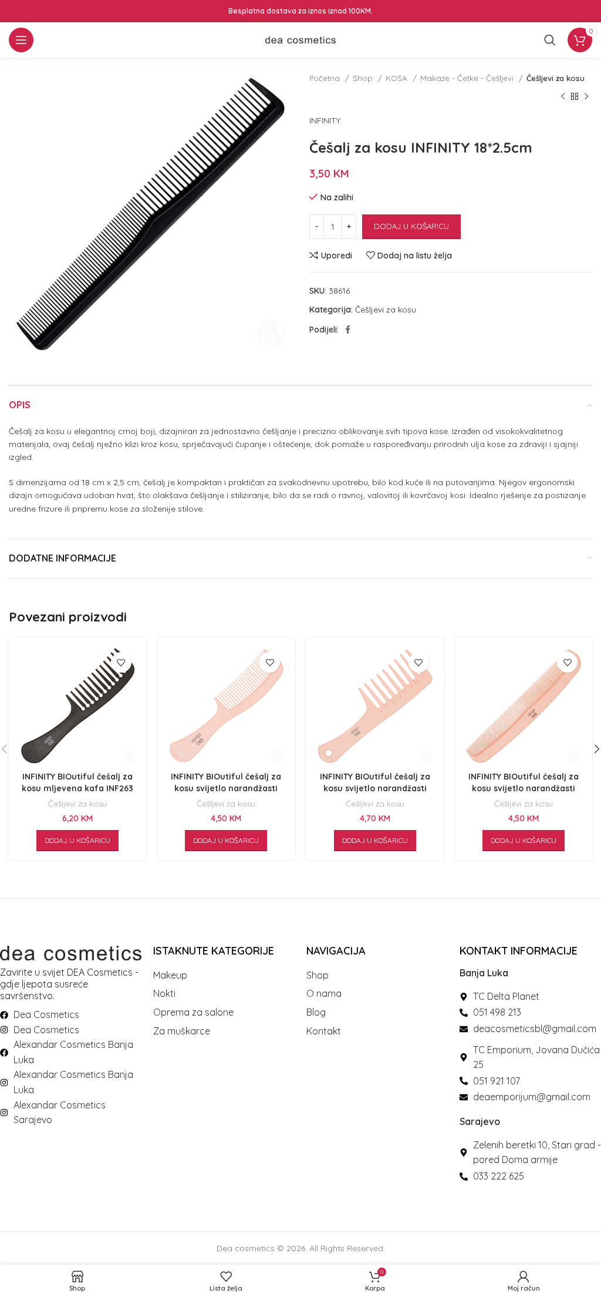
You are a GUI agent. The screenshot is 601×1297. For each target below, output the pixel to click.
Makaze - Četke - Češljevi (468, 78)
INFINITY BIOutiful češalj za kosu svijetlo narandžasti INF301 (226, 788)
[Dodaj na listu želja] (121, 662)
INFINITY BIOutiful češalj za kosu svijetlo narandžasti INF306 (523, 788)
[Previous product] (563, 96)
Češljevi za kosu (555, 78)
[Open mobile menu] (21, 40)
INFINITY (324, 120)
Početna (325, 78)
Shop (364, 78)
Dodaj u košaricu (411, 226)
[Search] (550, 40)
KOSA (398, 78)
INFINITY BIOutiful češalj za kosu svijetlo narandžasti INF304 (375, 788)
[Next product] (586, 96)
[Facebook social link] (348, 329)
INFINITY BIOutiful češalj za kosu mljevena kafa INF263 (77, 782)
